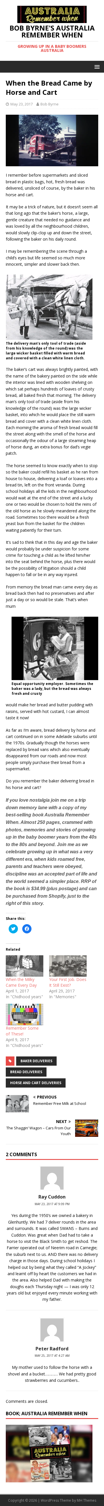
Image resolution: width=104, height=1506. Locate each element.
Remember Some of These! (22, 1031)
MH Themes (86, 1500)
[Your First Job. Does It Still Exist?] (68, 966)
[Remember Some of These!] (24, 1014)
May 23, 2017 (21, 104)
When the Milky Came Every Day (21, 982)
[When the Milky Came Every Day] (24, 966)
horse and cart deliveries (35, 1082)
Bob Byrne (49, 104)
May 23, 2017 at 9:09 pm (52, 1204)
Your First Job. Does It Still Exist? (67, 982)
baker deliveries (36, 1060)
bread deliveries (26, 1071)
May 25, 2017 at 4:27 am (52, 1356)
